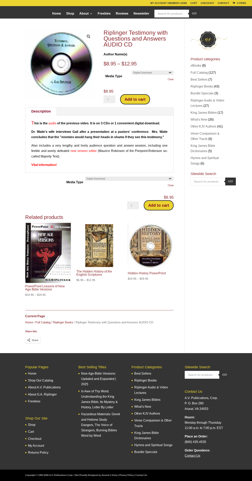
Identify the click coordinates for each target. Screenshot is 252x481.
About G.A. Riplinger (42, 394)
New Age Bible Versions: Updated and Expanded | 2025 (98, 379)
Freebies (104, 13)
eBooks (196, 65)
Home (56, 13)
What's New (199, 119)
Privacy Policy (126, 475)
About (84, 13)
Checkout (207, 3)
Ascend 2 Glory (110, 475)
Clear (171, 79)
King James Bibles (204, 112)
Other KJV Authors (203, 126)
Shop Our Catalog (40, 380)
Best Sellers (199, 79)
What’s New (142, 406)
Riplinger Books (63, 322)
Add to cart (135, 99)
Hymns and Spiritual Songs (153, 445)
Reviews (122, 13)
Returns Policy (38, 452)
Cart (193, 3)
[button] (88, 36)
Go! (194, 13)
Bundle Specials (202, 93)
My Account (36, 445)
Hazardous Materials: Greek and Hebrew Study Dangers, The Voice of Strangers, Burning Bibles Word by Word (100, 424)
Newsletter (141, 13)
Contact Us (141, 475)
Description (41, 111)
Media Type (113, 76)
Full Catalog (43, 322)
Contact (223, 3)
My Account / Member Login (168, 3)
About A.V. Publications (44, 387)
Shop (70, 13)
